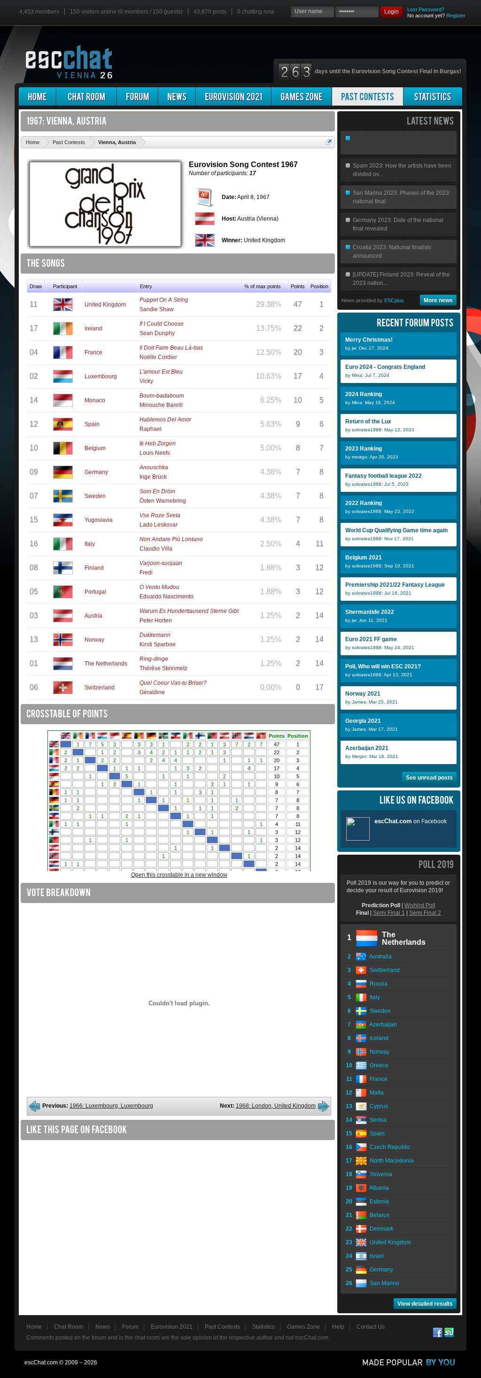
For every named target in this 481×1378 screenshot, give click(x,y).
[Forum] (137, 96)
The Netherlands (106, 663)
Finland (94, 568)
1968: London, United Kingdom (276, 1105)
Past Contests (222, 1327)
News (102, 1327)
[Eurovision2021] (233, 96)
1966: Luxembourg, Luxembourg (111, 1105)
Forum (130, 1327)
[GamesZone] (302, 96)
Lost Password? (425, 9)
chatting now (255, 11)
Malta (375, 1092)
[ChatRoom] (86, 96)
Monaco (95, 400)
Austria (93, 615)
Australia (379, 956)
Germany (96, 472)
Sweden (95, 496)
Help (338, 1327)
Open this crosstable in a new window (179, 875)
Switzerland (100, 687)
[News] (176, 96)
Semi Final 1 (389, 913)
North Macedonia (390, 1160)
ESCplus (394, 300)
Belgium (95, 448)
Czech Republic (389, 1147)
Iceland (377, 1038)
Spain (92, 424)
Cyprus (377, 1106)
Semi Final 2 (425, 913)
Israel (375, 1256)
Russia (377, 983)
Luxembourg (101, 376)
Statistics (263, 1327)
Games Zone (303, 1327)
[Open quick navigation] (329, 142)
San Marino (383, 1283)
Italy (90, 544)
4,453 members (39, 11)
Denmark (380, 1228)
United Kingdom (105, 304)
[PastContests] (367, 96)
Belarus (378, 1215)
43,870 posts (210, 11)
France (93, 352)
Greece (377, 1065)
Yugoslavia (99, 520)
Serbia (377, 1120)
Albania (378, 1188)
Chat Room (68, 1327)
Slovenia (379, 1174)
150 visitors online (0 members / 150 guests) (126, 11)
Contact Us (371, 1327)
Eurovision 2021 (172, 1327)
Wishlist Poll (419, 905)
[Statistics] (432, 96)
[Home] (37, 96)
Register (455, 15)
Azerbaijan (382, 1024)
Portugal (95, 592)
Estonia (378, 1201)
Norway (94, 639)
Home (34, 1327)
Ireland (93, 328)
